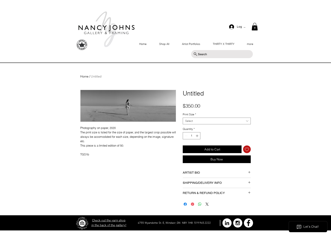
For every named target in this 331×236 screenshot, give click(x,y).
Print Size (189, 114)
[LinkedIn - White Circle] (227, 223)
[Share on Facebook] (185, 204)
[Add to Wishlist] (247, 149)
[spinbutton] (191, 135)
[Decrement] (185, 135)
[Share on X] (207, 204)
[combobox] (217, 121)
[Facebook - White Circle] (248, 223)
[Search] (255, 28)
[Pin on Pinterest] (192, 204)
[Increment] (197, 135)
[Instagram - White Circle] (237, 223)
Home (84, 76)
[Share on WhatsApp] (199, 204)
